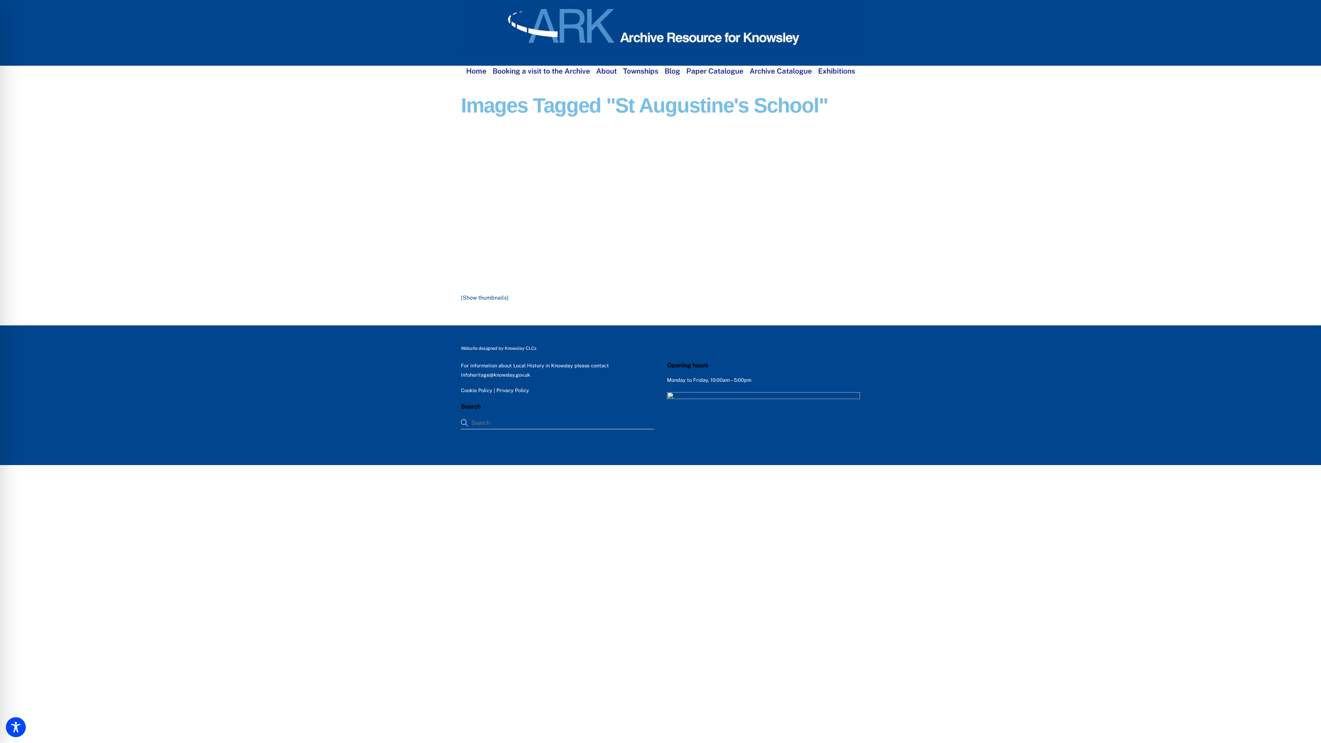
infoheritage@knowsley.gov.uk (495, 375)
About (606, 71)
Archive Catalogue (781, 71)
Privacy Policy (512, 390)
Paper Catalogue (714, 71)
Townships (640, 71)
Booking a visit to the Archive (541, 71)
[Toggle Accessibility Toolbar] (15, 727)
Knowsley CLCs (521, 348)
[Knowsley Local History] (660, 52)
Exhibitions (836, 71)
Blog (672, 71)
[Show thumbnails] (484, 297)
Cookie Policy (476, 390)
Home (476, 71)
